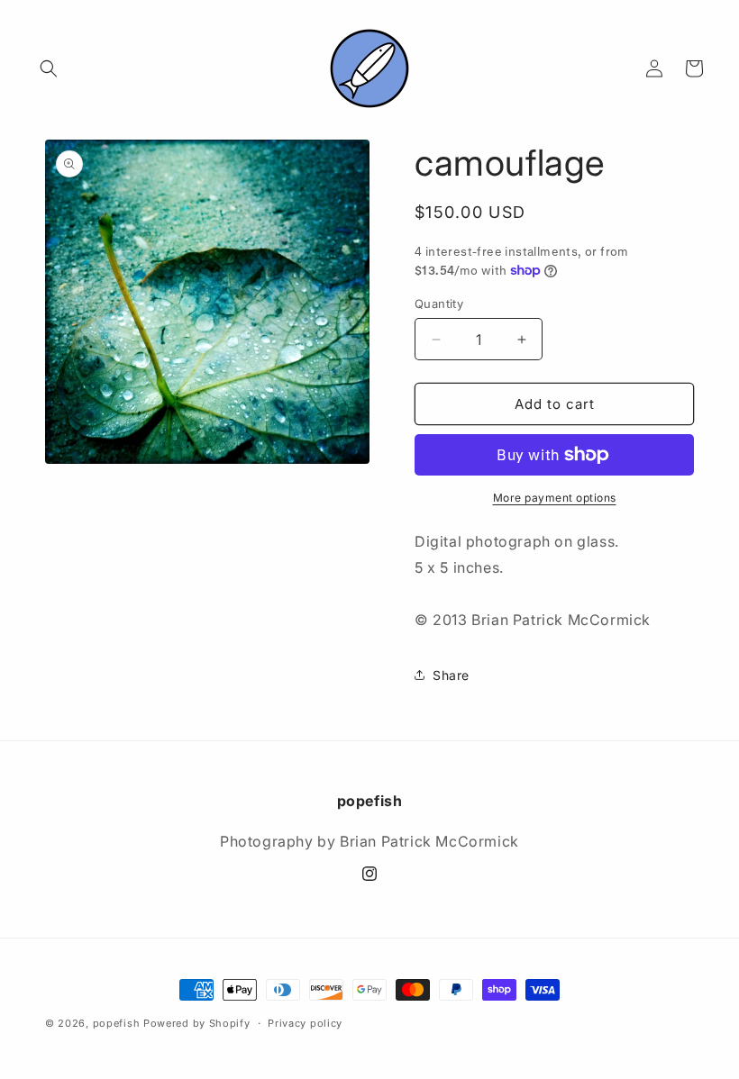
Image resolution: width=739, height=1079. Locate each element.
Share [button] (451, 675)
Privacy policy (305, 1023)
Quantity (439, 303)
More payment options (554, 497)
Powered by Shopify (197, 1023)
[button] (48, 68)
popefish (117, 1023)
